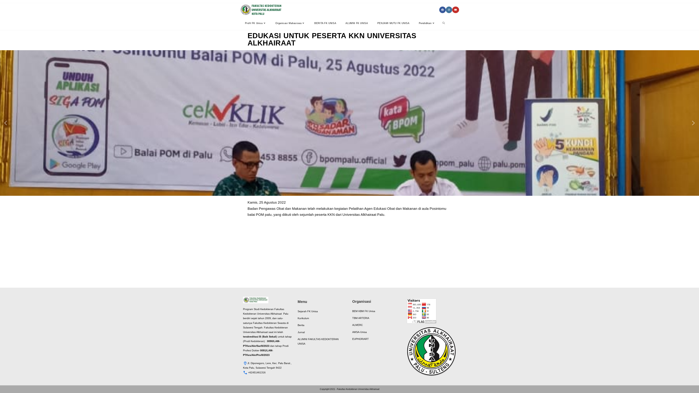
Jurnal (301, 332)
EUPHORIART (360, 339)
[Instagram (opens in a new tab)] (449, 10)
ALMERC (357, 324)
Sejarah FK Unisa (308, 311)
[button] (6, 123)
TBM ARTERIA (360, 318)
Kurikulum (303, 318)
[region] (349, 123)
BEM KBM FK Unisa (363, 311)
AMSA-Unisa (359, 332)
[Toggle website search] (444, 23)
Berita (301, 325)
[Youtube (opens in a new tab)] (455, 10)
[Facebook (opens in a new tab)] (442, 10)
